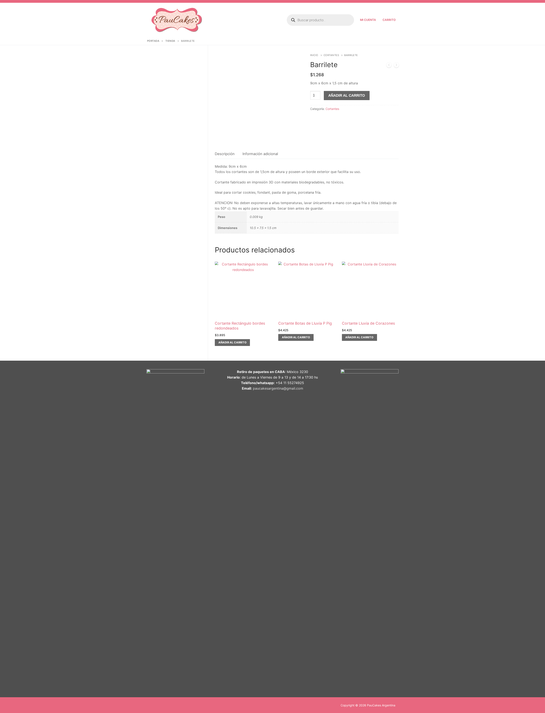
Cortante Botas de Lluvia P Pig (305, 323)
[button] (232, 342)
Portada (153, 40)
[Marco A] (396, 65)
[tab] (225, 154)
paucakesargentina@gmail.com (278, 388)
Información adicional (260, 154)
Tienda (170, 40)
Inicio (314, 55)
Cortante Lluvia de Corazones (368, 323)
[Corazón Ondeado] (389, 65)
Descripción (225, 154)
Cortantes (331, 55)
